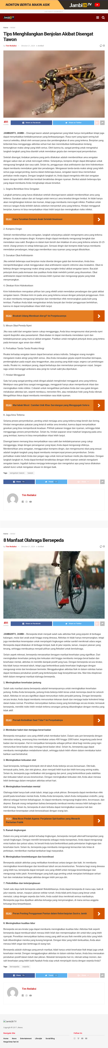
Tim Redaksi (11, 46)
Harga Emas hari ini (10, 1042)
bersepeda (14, 967)
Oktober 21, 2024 (28, 46)
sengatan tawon (17, 473)
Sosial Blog (50, 1039)
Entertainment (26, 1039)
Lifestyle (38, 1039)
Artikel (12, 28)
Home (5, 28)
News (14, 1039)
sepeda (25, 967)
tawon (30, 473)
